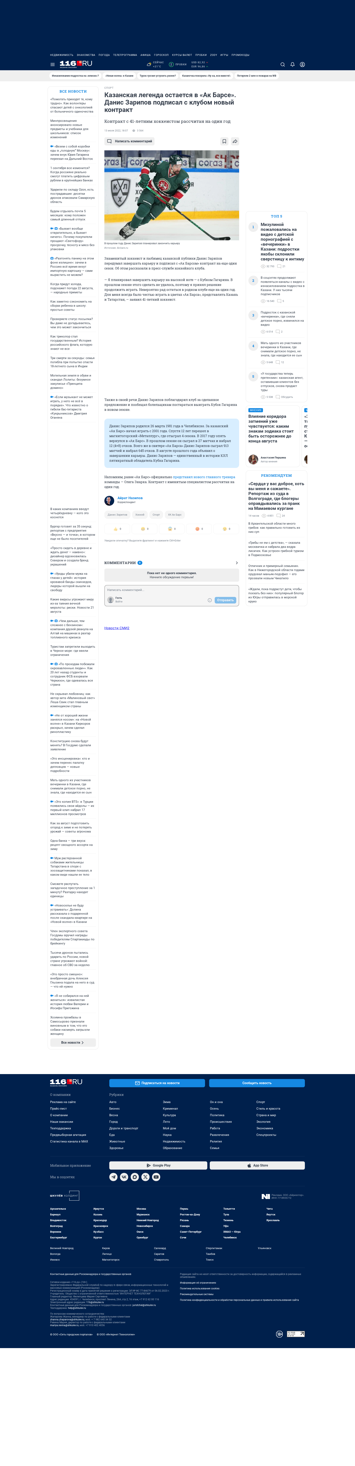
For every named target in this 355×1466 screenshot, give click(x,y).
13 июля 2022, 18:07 (116, 130)
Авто (112, 1102)
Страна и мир (266, 1115)
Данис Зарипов (117, 514)
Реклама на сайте (63, 1102)
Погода (104, 55)
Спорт (156, 514)
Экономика (264, 1128)
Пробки (201, 55)
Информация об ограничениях (198, 1282)
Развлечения (219, 1135)
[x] (145, 1177)
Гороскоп (161, 55)
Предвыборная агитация (68, 1135)
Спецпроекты (266, 1135)
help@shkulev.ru (77, 1308)
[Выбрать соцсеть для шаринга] (235, 141)
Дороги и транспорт (123, 1128)
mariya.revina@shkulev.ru (64, 1325)
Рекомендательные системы (196, 1294)
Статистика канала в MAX (69, 1141)
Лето (166, 1122)
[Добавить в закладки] (224, 141)
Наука (167, 1135)
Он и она (216, 1102)
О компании (59, 1115)
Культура (169, 1115)
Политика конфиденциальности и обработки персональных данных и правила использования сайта (239, 1300)
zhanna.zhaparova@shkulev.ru (67, 1319)
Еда (112, 1135)
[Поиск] (283, 64)
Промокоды (240, 55)
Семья (214, 1148)
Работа (215, 1128)
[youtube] (156, 1177)
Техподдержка (60, 1128)
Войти (118, 601)
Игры (224, 55)
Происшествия (221, 1122)
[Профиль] (302, 64)
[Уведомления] (292, 64)
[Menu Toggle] (53, 64)
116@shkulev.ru (95, 1302)
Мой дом (169, 1128)
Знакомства (86, 55)
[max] (135, 1177)
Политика (217, 1115)
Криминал (170, 1108)
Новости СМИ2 (116, 628)
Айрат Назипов (130, 498)
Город (113, 1122)
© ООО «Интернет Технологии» (116, 1334)
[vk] (124, 1177)
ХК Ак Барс (175, 514)
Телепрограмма (125, 55)
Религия (216, 1141)
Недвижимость (62, 55)
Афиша (146, 55)
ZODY (213, 55)
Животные (117, 1141)
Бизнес (114, 1108)
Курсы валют (182, 55)
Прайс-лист (58, 1108)
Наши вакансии (61, 1122)
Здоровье (116, 1148)
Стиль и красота (268, 1108)
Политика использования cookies (199, 1288)
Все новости (73, 91)
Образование (172, 1148)
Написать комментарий (133, 141)
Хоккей (139, 514)
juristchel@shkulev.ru (144, 1305)
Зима (167, 1102)
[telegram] (113, 1177)
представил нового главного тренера (204, 477)
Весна (113, 1115)
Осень (214, 1108)
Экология (263, 1122)
